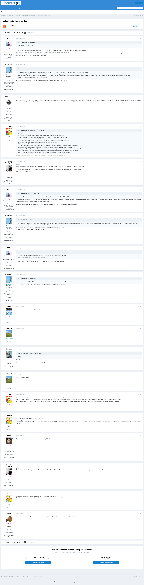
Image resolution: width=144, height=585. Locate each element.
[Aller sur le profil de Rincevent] (9, 70)
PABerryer (8, 97)
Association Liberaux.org (8, 8)
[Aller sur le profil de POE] (9, 43)
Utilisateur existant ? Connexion (125, 3)
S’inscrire (139, 3)
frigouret (9, 126)
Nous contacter (82, 581)
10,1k (9, 321)
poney (9, 513)
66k (9, 80)
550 (9, 140)
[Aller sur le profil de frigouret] (9, 131)
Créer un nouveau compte (38, 562)
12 (22, 32)
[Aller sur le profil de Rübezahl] (9, 333)
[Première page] (3, 33)
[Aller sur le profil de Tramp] (9, 441)
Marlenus (8, 349)
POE (8, 38)
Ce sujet (136, 7)
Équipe (15, 11)
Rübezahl (9, 328)
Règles (9, 11)
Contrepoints (41, 8)
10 (17, 32)
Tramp (8, 435)
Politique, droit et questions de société (25, 27)
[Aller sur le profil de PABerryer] (9, 102)
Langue (54, 581)
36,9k (9, 529)
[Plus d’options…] (140, 38)
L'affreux (11, 25)
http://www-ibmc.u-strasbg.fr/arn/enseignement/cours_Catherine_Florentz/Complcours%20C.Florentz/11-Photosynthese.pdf (46, 204)
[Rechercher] (141, 8)
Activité (25, 8)
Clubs (55, 8)
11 (19, 32)
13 (24, 32)
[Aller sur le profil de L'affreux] (4, 26)
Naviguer (19, 8)
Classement (22, 11)
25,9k (9, 362)
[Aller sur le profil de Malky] (9, 311)
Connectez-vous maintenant (106, 562)
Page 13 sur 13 (31, 32)
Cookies (90, 581)
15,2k (9, 111)
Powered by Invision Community (72, 582)
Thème (60, 581)
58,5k (9, 450)
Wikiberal (49, 8)
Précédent (7, 32)
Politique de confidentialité (70, 581)
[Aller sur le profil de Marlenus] (9, 354)
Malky (9, 306)
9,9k (9, 52)
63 (9, 176)
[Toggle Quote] (18, 42)
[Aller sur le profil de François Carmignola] (9, 168)
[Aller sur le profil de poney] (9, 518)
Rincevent (8, 65)
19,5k (9, 341)
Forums (3, 11)
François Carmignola (9, 162)
